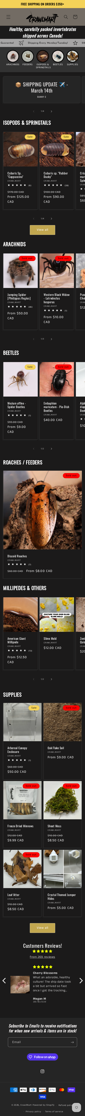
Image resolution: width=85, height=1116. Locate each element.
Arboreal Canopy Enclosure (17, 750)
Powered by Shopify (44, 1105)
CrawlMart (26, 1105)
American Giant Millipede (17, 640)
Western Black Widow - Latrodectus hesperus (57, 298)
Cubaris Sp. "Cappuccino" (15, 175)
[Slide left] (33, 111)
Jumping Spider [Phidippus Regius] (19, 296)
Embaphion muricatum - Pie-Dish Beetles (56, 406)
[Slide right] (51, 111)
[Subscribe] (72, 1042)
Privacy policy (33, 1111)
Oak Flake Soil (56, 748)
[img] (42, 951)
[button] (8, 16)
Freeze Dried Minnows (21, 826)
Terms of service (54, 1111)
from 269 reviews (42, 957)
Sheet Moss (54, 826)
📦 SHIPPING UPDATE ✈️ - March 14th (41, 87)
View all (42, 230)
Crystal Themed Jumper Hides (62, 897)
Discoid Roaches (17, 556)
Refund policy (66, 1105)
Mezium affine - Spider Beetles (17, 405)
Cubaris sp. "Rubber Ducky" (56, 175)
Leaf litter (13, 895)
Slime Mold (50, 638)
